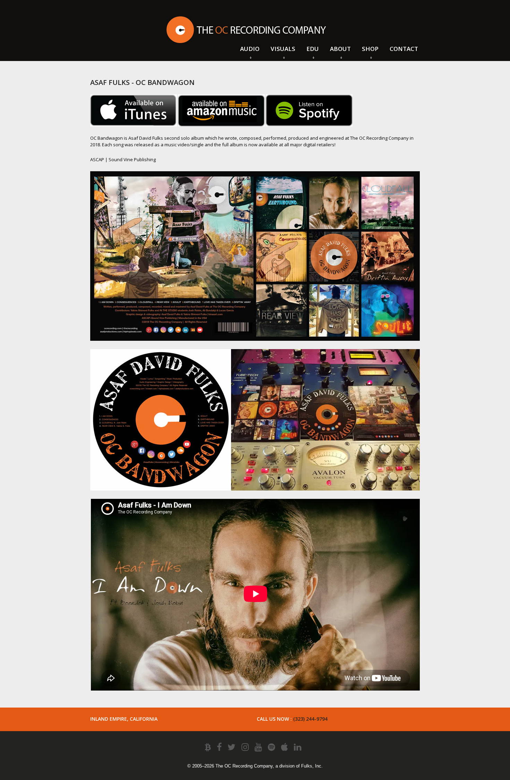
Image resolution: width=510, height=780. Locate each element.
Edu (312, 48)
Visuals (283, 48)
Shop (370, 48)
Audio (250, 48)
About (340, 48)
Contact (404, 48)
